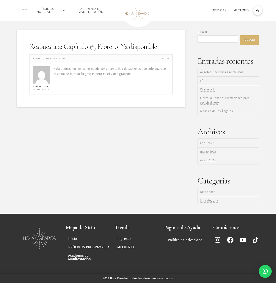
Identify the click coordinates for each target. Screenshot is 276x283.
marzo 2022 (208, 152)
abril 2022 (207, 143)
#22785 (165, 59)
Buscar (202, 32)
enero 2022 (207, 160)
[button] (257, 10)
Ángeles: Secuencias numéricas (221, 72)
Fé (201, 81)
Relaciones (207, 192)
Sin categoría (209, 200)
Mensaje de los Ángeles (216, 111)
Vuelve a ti (207, 89)
